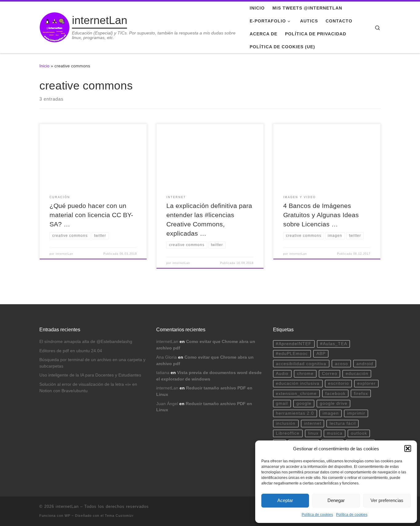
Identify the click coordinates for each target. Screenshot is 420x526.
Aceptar (285, 500)
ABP (321, 353)
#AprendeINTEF (293, 343)
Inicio (44, 65)
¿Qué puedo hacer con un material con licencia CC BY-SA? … (91, 215)
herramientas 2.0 (295, 413)
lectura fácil (343, 423)
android (364, 363)
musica (335, 433)
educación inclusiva (297, 383)
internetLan (64, 253)
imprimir (356, 413)
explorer (366, 383)
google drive (333, 403)
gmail (282, 403)
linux (313, 433)
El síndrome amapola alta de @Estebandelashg (85, 341)
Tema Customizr (119, 515)
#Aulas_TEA (333, 343)
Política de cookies (317, 514)
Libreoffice (287, 433)
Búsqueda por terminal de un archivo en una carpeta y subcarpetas (92, 363)
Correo (329, 373)
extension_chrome (296, 393)
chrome (305, 373)
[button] (408, 448)
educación (357, 373)
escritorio (338, 383)
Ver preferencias (386, 500)
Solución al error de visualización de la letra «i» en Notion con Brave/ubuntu (88, 387)
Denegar (336, 500)
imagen (331, 413)
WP (67, 515)
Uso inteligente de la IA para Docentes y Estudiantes (90, 375)
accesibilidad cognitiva (301, 363)
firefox (361, 393)
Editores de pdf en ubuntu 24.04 (70, 351)
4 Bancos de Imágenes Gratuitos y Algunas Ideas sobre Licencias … (321, 215)
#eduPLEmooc (292, 353)
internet (312, 423)
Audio (282, 373)
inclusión (285, 423)
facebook (335, 393)
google (303, 403)
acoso (341, 363)
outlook (359, 433)
